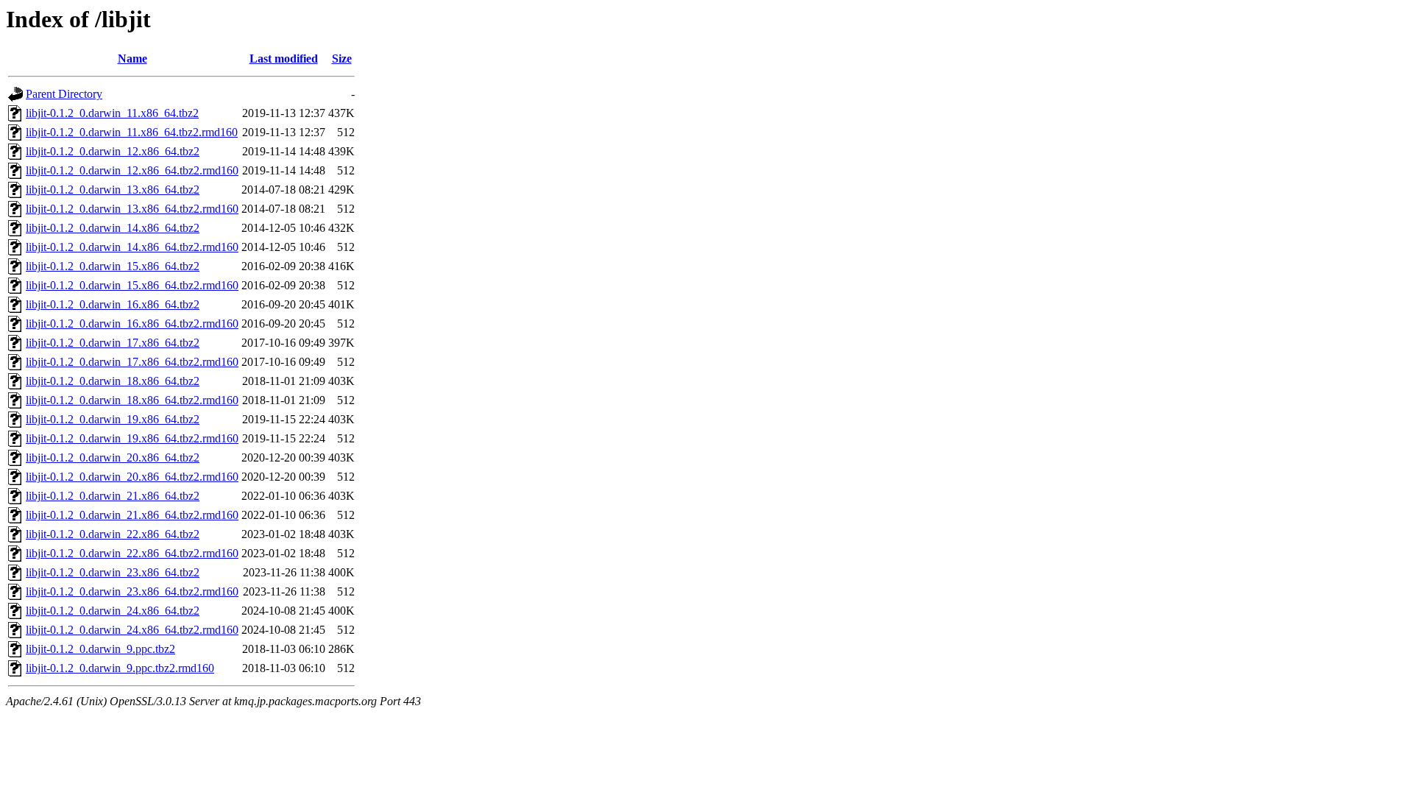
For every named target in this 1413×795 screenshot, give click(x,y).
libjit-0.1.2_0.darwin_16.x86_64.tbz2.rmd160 (132, 323)
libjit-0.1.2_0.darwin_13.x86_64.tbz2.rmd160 (132, 208)
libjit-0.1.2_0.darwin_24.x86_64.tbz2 (112, 610)
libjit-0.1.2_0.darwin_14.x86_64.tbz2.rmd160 (132, 247)
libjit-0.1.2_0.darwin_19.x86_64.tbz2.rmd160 (132, 438)
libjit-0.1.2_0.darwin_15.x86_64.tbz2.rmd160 (132, 285)
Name (132, 58)
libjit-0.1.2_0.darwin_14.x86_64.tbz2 (112, 228)
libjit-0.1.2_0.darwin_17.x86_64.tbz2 (112, 342)
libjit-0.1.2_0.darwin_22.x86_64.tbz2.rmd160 (132, 553)
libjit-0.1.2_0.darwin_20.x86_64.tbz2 (112, 457)
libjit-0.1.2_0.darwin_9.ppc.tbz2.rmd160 (120, 668)
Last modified (283, 58)
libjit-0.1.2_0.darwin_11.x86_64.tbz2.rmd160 (132, 132)
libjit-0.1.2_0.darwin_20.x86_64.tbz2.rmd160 (132, 476)
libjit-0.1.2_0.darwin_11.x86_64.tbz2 (112, 113)
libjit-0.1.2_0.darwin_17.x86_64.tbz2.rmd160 (132, 362)
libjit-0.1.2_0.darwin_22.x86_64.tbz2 (112, 534)
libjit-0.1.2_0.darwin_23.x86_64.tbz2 (112, 572)
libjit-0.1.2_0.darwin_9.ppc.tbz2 (100, 649)
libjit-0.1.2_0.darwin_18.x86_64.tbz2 (112, 381)
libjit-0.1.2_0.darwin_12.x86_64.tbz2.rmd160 (132, 170)
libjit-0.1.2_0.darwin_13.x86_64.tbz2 (112, 189)
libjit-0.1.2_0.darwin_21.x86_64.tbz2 (112, 496)
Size (342, 58)
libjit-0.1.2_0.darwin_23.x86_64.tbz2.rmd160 (132, 591)
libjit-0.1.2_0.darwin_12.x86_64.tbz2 (112, 151)
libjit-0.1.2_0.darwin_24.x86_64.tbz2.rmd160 (132, 629)
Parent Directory (64, 94)
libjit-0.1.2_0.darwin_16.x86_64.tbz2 (112, 304)
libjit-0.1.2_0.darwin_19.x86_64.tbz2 (112, 419)
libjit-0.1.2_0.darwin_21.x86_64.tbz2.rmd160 (132, 515)
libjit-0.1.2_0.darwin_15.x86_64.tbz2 (112, 266)
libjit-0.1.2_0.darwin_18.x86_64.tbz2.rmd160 (132, 400)
